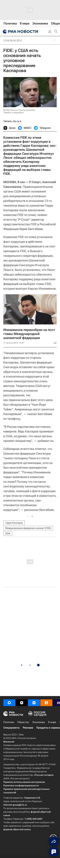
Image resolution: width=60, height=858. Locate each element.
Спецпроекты (11, 727)
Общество (23, 722)
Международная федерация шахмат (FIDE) (28, 528)
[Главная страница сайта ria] (20, 31)
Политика (8, 722)
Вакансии (8, 741)
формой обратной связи (16, 829)
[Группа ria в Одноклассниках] (46, 702)
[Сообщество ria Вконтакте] (34, 702)
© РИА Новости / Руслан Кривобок (19, 110)
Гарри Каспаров (14, 522)
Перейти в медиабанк (14, 112)
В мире (52, 722)
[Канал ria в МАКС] (9, 702)
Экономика (38, 722)
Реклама (28, 727)
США (7, 533)
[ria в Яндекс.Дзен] (22, 702)
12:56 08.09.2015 (12, 40)
